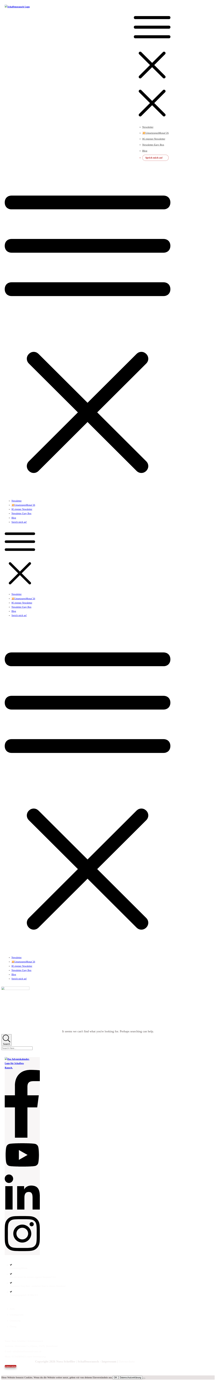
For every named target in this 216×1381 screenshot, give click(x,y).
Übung (13, 1326)
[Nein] (143, 1378)
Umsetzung (15, 1320)
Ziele (12, 1309)
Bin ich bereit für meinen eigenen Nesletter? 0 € (33, 1277)
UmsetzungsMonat (18, 1268)
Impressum (109, 1361)
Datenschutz (127, 1361)
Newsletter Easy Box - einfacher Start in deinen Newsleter (37, 1286)
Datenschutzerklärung (130, 1377)
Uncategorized (16, 1315)
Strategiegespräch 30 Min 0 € (24, 1295)
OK (115, 1377)
